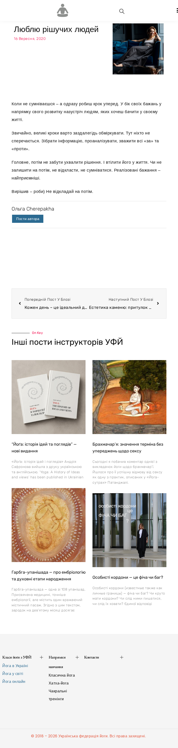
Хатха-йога (59, 683)
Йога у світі (12, 674)
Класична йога (62, 675)
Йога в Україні (15, 666)
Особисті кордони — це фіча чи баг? (127, 577)
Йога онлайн (13, 682)
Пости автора (27, 219)
